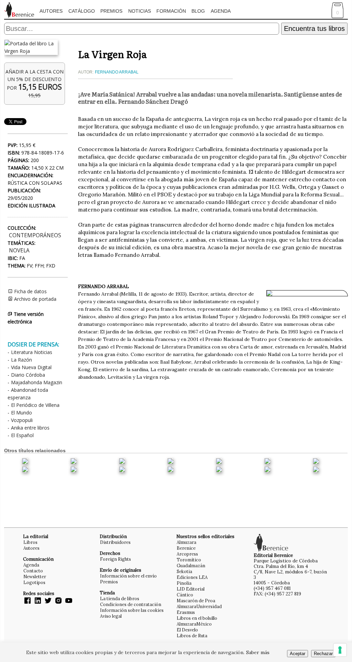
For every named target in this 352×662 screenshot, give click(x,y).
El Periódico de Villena (35, 405)
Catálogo (81, 11)
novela (19, 250)
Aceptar (297, 653)
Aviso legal (111, 616)
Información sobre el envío (128, 576)
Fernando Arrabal (117, 72)
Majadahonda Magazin (36, 382)
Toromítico (189, 559)
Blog (198, 11)
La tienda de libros (119, 598)
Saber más (258, 652)
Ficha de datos (30, 291)
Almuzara (186, 542)
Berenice (186, 548)
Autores (51, 11)
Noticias (139, 11)
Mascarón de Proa (196, 600)
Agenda (221, 11)
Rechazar (323, 653)
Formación (171, 11)
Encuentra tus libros (314, 28)
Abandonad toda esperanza (28, 394)
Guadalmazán (191, 565)
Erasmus (186, 612)
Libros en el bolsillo (197, 618)
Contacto (33, 570)
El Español (22, 435)
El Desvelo (187, 629)
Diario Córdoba (28, 375)
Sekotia (184, 571)
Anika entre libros (30, 427)
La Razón (21, 359)
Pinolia (184, 583)
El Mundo (21, 412)
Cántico (185, 594)
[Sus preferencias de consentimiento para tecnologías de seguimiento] (339, 650)
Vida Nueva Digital (31, 367)
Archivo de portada (34, 299)
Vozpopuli (22, 420)
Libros (30, 542)
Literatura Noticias (31, 352)
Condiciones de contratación (130, 604)
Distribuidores (115, 542)
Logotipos (34, 582)
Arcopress (187, 554)
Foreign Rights (115, 559)
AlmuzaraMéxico (194, 624)
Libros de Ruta (192, 635)
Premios (111, 11)
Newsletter (34, 576)
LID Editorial (191, 589)
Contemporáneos (35, 235)
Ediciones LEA (192, 577)
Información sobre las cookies (132, 610)
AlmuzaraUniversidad (199, 606)
